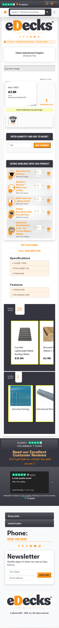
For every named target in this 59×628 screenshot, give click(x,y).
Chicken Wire (41, 42)
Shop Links (13, 516)
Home (11, 42)
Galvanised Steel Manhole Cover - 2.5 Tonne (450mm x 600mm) (23, 228)
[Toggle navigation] (54, 12)
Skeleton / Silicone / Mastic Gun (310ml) (21, 186)
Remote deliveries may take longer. (29, 110)
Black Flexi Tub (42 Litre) (23, 172)
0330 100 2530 (17, 539)
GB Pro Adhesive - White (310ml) (23, 199)
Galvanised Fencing (24, 42)
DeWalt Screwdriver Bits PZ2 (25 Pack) (24, 212)
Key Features (29, 245)
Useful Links (14, 523)
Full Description (29, 251)
